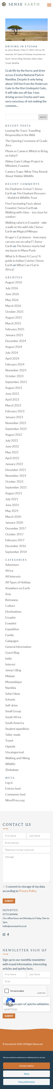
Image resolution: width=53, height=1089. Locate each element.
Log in (9, 782)
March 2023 (13, 405)
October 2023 (14, 376)
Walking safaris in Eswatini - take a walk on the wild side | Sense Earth (26, 227)
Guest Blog (12, 652)
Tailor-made (12, 734)
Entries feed (13, 788)
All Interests (13, 576)
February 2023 (14, 411)
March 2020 (13, 516)
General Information (18, 646)
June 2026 (12, 294)
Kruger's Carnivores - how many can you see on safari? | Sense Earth (25, 242)
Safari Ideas (37, 59)
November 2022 (15, 423)
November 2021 (15, 475)
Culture (10, 605)
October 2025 (14, 311)
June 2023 (12, 393)
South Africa (13, 717)
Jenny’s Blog (16, 59)
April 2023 (12, 399)
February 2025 (14, 329)
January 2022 (14, 464)
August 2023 (13, 387)
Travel (8, 63)
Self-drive (11, 705)
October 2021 (14, 481)
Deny (26, 1074)
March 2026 (13, 305)
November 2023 (15, 370)
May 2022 (12, 452)
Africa (38, 50)
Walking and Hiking (17, 758)
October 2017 (14, 534)
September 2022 (16, 428)
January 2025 (14, 335)
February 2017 (14, 540)
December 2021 (15, 469)
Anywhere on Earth (17, 588)
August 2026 (13, 282)
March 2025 (13, 323)
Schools (10, 699)
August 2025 (13, 317)
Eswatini (10, 623)
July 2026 (11, 288)
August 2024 (13, 346)
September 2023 (16, 382)
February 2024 (14, 364)
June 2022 (12, 446)
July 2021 (11, 499)
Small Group (13, 711)
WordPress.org (15, 800)
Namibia (27, 59)
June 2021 (12, 505)
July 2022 (11, 440)
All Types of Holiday (23, 54)
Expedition (12, 629)
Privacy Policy (28, 891)
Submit (9, 1016)
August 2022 (13, 434)
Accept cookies (26, 1066)
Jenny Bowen (14, 50)
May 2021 (12, 510)
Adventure (12, 564)
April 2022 (12, 458)
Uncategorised (14, 752)
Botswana (11, 600)
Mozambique (13, 682)
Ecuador (10, 617)
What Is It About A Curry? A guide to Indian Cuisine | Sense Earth (24, 261)
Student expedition (17, 728)
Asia (8, 594)
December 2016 (15, 546)
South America (14, 723)
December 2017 (15, 528)
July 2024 (11, 352)
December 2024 (15, 341)
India (8, 658)
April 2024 (12, 358)
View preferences (26, 1082)
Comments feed (15, 794)
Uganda (10, 746)
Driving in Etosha (21, 46)
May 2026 (12, 300)
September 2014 (16, 552)
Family (9, 635)
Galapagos (12, 641)
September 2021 (16, 487)
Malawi (10, 676)
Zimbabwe (12, 769)
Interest (10, 664)
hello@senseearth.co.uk (14, 926)
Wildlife (15, 63)
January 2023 (14, 417)
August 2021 (13, 493)
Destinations (13, 611)
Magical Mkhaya (27, 231)
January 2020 (14, 522)
